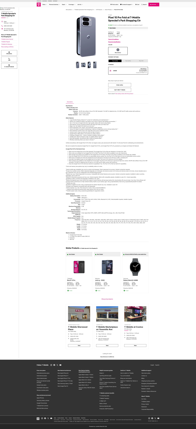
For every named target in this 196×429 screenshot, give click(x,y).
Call (9, 59)
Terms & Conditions (113, 39)
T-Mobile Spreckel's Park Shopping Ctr (84, 9)
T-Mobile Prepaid (5, 41)
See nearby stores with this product (124, 93)
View (79, 345)
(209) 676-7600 (130, 335)
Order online (119, 85)
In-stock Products (9, 65)
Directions (9, 52)
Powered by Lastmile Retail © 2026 (98, 426)
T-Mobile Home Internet (7, 39)
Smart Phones (108, 9)
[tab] (70, 101)
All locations (69, 9)
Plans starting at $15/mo (7, 46)
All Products (99, 9)
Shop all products (107, 299)
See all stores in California (107, 356)
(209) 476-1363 (74, 336)
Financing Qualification (114, 41)
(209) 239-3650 (102, 336)
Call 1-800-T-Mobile (119, 89)
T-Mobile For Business (6, 44)
